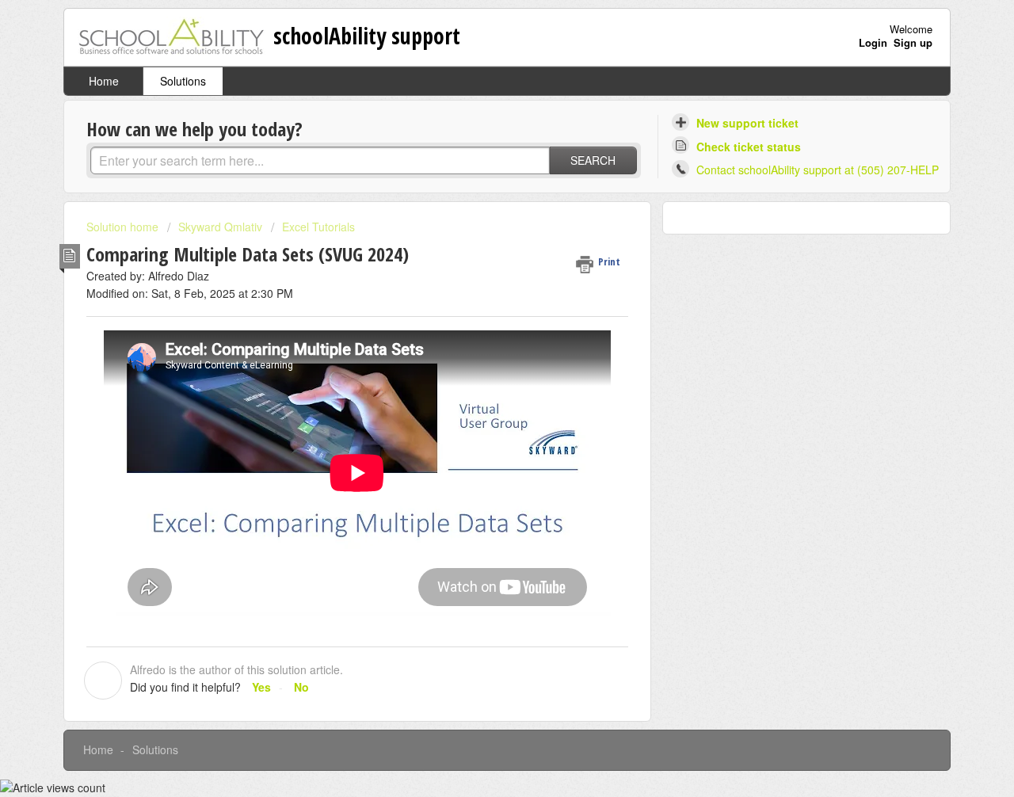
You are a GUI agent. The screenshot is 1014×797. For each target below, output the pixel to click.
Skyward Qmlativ (220, 227)
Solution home (124, 227)
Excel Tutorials (318, 227)
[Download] (477, 188)
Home (104, 81)
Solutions (183, 81)
